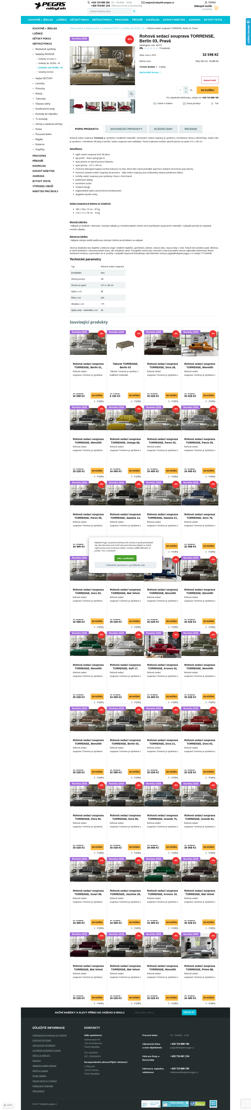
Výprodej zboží (43, 186)
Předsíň (137, 20)
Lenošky (40, 83)
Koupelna (152, 20)
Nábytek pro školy (45, 191)
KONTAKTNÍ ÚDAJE (42, 1040)
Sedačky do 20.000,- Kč (49, 63)
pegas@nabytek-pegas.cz (160, 2)
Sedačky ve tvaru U (47, 58)
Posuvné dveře (43, 134)
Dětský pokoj (79, 20)
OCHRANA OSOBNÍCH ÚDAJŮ (47, 1050)
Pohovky (40, 88)
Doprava (37, 1060)
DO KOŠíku (207, 90)
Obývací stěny (42, 103)
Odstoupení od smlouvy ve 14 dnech (50, 1035)
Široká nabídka (39, 1075)
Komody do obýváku (46, 113)
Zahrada (195, 20)
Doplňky (40, 149)
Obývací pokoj (102, 20)
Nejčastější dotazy (149, 72)
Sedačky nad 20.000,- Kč (50, 67)
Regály (39, 139)
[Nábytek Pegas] (50, 6)
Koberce (39, 144)
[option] (76, 106)
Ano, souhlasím (125, 558)
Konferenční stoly (45, 108)
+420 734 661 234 (179, 1056)
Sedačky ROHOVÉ (44, 54)
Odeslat (189, 1012)
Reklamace (38, 1091)
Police (38, 129)
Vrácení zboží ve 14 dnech (45, 1081)
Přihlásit (212, 2)
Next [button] (133, 106)
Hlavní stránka (76, 28)
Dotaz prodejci (194, 103)
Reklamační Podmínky (43, 1086)
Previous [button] (72, 106)
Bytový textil (213, 20)
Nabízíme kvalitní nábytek (44, 1065)
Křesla (38, 93)
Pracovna (122, 20)
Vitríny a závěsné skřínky (48, 124)
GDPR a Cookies (40, 1070)
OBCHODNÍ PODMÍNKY (44, 1045)
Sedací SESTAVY (44, 78)
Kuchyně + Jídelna (40, 20)
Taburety (40, 98)
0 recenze (164, 48)
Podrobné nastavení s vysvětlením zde (125, 565)
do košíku (97, 395)
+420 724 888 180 (100, 2)
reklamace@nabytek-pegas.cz (184, 1072)
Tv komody (41, 119)
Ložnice (62, 20)
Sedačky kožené (45, 71)
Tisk (216, 103)
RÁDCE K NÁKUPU (41, 1055)
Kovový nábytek (174, 20)
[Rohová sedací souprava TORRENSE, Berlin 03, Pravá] (102, 65)
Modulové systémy (45, 49)
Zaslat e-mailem (165, 103)
